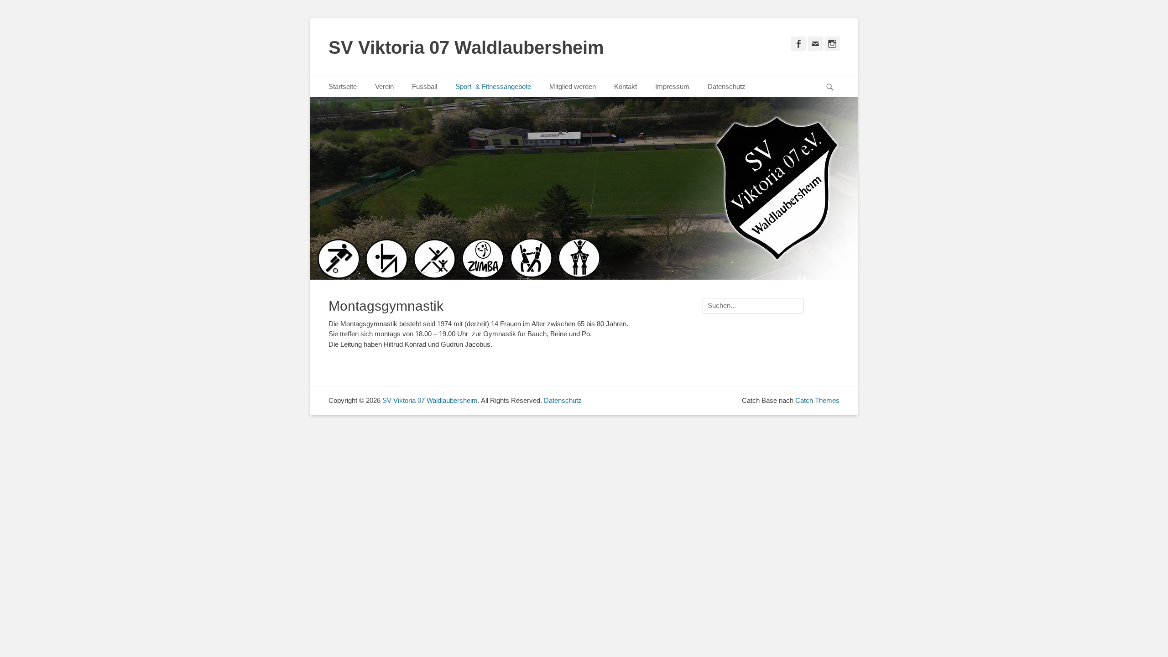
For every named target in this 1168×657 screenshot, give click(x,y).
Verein (384, 86)
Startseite (342, 86)
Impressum (672, 86)
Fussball (424, 86)
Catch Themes (817, 400)
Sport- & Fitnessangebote (493, 86)
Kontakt (625, 86)
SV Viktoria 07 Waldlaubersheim (466, 47)
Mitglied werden (572, 86)
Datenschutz (727, 86)
